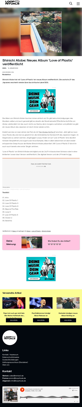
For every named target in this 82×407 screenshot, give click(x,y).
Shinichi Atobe (46, 231)
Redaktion (6, 74)
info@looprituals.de (18, 381)
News (14, 231)
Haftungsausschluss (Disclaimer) (15, 362)
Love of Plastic (36, 231)
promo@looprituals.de (17, 378)
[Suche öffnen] (71, 4)
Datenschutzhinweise (10, 357)
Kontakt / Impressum (10, 355)
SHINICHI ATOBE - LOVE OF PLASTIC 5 (20, 189)
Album (29, 231)
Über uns (5, 365)
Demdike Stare (6, 189)
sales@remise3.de (16, 376)
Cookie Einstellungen (10, 360)
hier (69, 154)
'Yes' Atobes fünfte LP (47, 132)
